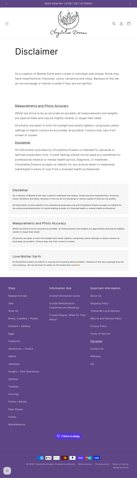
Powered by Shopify (65, 464)
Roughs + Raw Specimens (23, 371)
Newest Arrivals (17, 295)
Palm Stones (15, 409)
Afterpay (95, 356)
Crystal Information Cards (64, 295)
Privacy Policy (98, 326)
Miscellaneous (16, 424)
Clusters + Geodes (19, 326)
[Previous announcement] (6, 3)
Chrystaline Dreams (45, 464)
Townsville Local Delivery (105, 310)
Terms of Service (100, 333)
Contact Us (97, 348)
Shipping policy (121, 467)
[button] (7, 23)
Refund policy (85, 464)
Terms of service (120, 464)
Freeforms (14, 341)
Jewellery (14, 363)
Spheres (13, 379)
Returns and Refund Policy (106, 318)
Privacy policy (102, 464)
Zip (92, 363)
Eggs (11, 333)
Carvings (13, 394)
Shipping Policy (99, 303)
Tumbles (13, 386)
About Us (95, 295)
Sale (10, 303)
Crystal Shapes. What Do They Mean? (67, 317)
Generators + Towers (20, 348)
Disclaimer (96, 341)
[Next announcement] (130, 3)
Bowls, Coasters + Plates (23, 318)
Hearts (12, 356)
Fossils (12, 416)
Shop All (13, 310)
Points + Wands (17, 401)
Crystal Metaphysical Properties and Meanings (64, 305)
